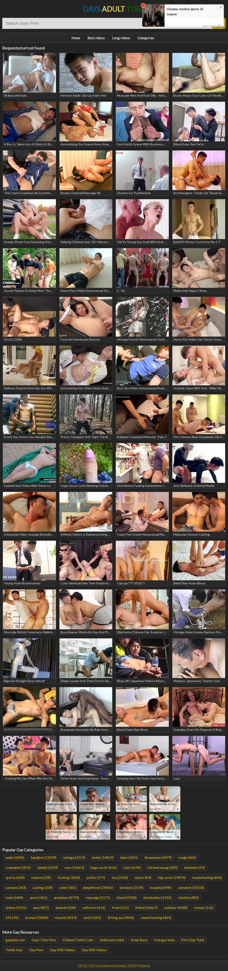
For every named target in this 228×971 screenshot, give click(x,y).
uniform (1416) (93, 907)
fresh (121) (120, 907)
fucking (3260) (68, 877)
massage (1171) (98, 897)
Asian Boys (139, 940)
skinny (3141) (16, 907)
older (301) (67, 887)
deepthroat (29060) (98, 887)
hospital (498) (160, 887)
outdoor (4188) (175, 907)
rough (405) (187, 857)
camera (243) (16, 887)
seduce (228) (41, 877)
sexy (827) (41, 907)
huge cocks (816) (104, 867)
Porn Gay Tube (192, 940)
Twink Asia (14, 950)
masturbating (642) (207, 877)
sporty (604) (15, 877)
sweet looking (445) (156, 917)
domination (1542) (157, 897)
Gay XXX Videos (62, 950)
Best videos (96, 38)
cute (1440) (14, 897)
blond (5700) (126, 897)
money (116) (203, 907)
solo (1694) (132, 867)
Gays (114, 8)
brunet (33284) (36, 917)
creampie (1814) (18, 867)
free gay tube (164, 940)
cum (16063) (74, 867)
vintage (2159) (74, 857)
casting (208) (43, 887)
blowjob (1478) (131, 887)
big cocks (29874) (172, 877)
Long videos (121, 38)
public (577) (96, 877)
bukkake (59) (194, 867)
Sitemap (145, 965)
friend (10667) (146, 907)
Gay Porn (36, 950)
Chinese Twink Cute (78, 940)
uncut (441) (38, 897)
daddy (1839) (47, 867)
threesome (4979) (158, 857)
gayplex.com (15, 940)
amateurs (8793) (66, 897)
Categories (146, 38)
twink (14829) (103, 857)
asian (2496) (15, 857)
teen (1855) (129, 857)
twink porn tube (112, 940)
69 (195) (12, 917)
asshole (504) (65, 907)
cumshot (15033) (191, 887)
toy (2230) (120, 877)
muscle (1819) (66, 917)
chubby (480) (188, 897)
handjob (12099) (43, 857)
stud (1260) (92, 917)
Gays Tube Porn (44, 940)
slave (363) (142, 877)
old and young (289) (162, 867)
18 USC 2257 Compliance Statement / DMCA (107, 965)
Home (75, 38)
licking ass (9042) (121, 917)
